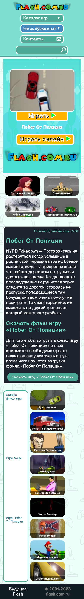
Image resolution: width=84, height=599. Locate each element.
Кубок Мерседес (22, 214)
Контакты (33, 39)
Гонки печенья (61, 193)
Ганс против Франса (47, 493)
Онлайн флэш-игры (14, 397)
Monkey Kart (47, 471)
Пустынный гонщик (23, 193)
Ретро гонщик (47, 536)
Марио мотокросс (47, 557)
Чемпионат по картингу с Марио (61, 215)
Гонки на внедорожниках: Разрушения (47, 429)
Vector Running (47, 514)
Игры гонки (14, 458)
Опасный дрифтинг (47, 578)
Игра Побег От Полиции (14, 519)
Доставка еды (47, 407)
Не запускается (39, 28)
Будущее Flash (18, 592)
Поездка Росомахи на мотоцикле (47, 451)
